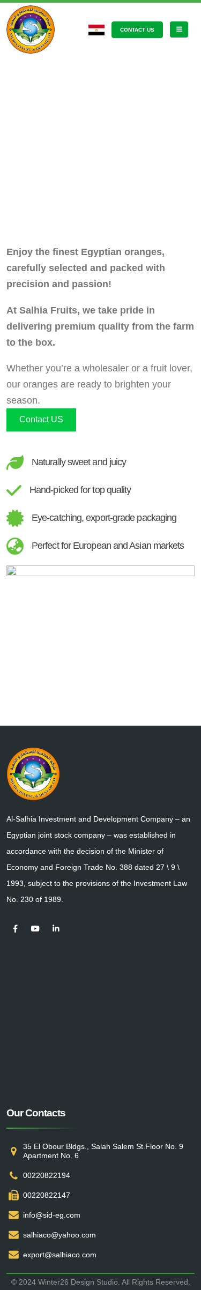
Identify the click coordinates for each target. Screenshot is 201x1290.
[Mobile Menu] (179, 29)
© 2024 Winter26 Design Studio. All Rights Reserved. (100, 1282)
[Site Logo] (30, 29)
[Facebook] (15, 928)
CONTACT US (137, 30)
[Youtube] (35, 928)
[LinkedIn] (56, 928)
